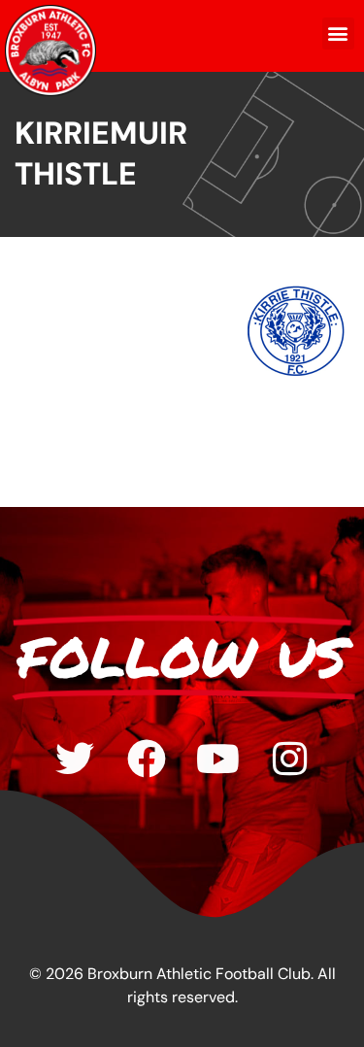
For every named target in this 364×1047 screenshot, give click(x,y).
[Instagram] (290, 758)
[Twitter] (74, 758)
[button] (338, 33)
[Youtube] (218, 758)
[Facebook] (146, 758)
